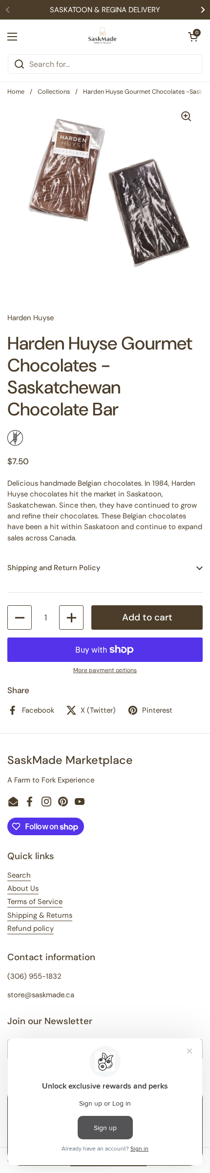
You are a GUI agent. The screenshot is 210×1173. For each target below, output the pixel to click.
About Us (23, 888)
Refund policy (30, 928)
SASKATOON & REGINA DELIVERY (105, 10)
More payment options (105, 670)
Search (19, 875)
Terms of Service (35, 901)
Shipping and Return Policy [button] (53, 568)
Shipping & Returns (39, 915)
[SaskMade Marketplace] (102, 36)
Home (15, 91)
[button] (193, 36)
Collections (54, 91)
